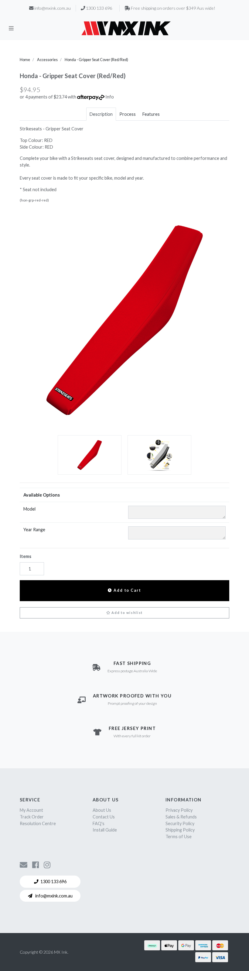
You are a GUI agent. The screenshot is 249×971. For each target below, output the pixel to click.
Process (127, 114)
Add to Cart (126, 590)
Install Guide (105, 829)
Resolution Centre (38, 823)
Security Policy (179, 823)
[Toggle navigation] (11, 28)
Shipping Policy (180, 829)
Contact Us (104, 816)
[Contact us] (23, 864)
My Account (31, 810)
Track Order (32, 816)
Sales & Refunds (181, 816)
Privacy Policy (179, 810)
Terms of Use (178, 836)
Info (109, 96)
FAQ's (98, 823)
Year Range (34, 529)
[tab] (101, 114)
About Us (102, 810)
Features (151, 114)
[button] (124, 613)
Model (29, 508)
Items (25, 556)
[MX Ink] (126, 28)
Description (101, 114)
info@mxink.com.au (53, 895)
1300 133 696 (53, 881)
